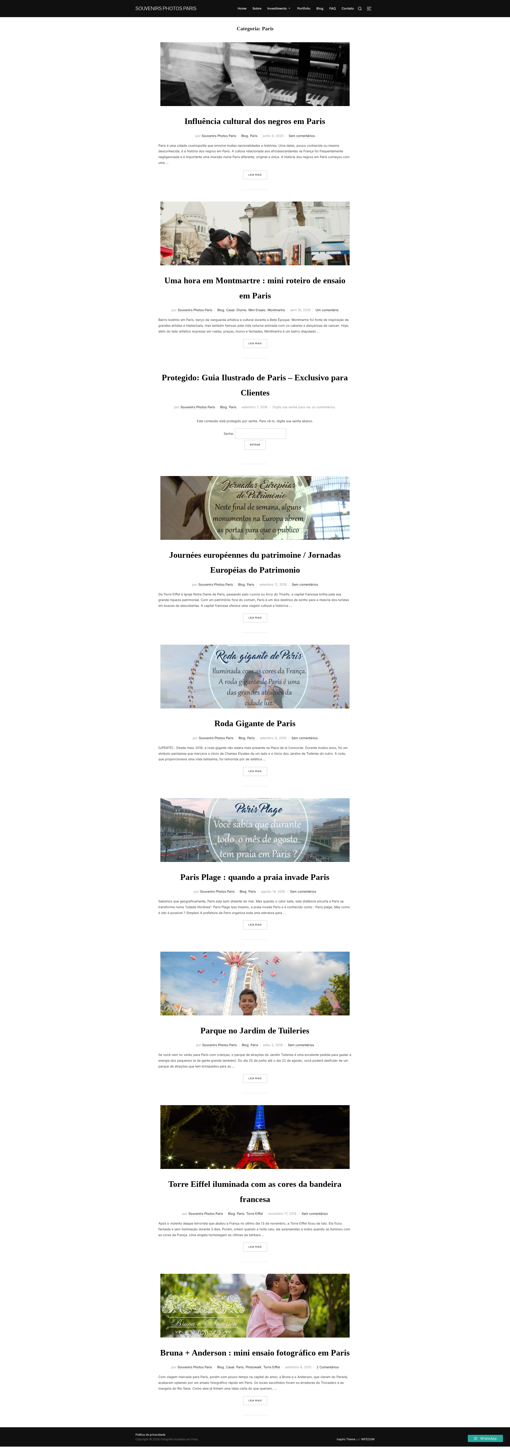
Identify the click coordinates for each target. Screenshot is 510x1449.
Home (242, 8)
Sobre (256, 8)
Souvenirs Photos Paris (165, 8)
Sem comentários (302, 136)
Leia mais (257, 174)
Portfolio (303, 8)
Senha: (229, 434)
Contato (348, 8)
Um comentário (327, 310)
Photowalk (253, 1367)
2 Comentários (328, 1367)
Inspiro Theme (346, 1439)
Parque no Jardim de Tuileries (254, 1030)
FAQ (332, 8)
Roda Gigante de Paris (254, 723)
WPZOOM (368, 1439)
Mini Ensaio (257, 310)
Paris (253, 136)
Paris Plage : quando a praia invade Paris (254, 877)
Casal (230, 310)
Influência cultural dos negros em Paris (254, 121)
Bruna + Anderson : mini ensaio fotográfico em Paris (255, 1352)
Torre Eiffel (254, 1214)
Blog (319, 8)
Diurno (241, 310)
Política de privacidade (150, 1434)
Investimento (277, 8)
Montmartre (276, 310)
